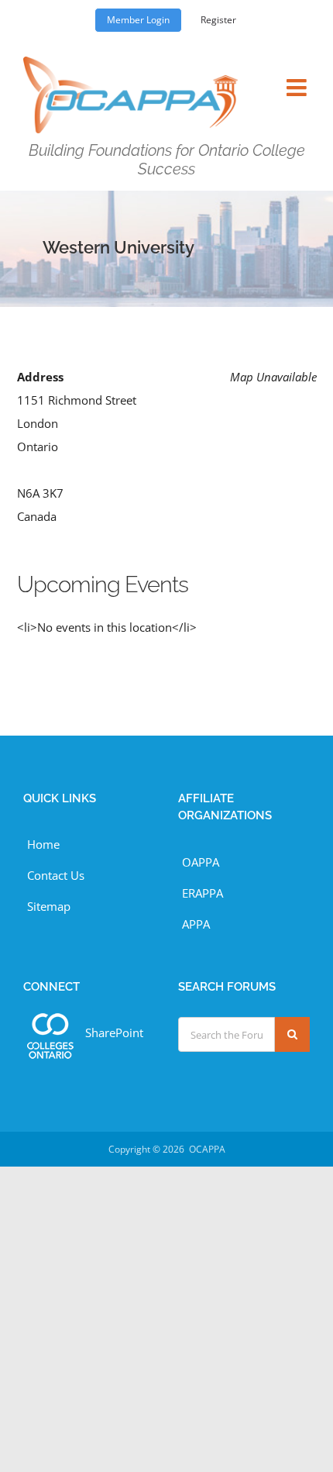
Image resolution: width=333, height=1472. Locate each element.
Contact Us (55, 875)
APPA (196, 924)
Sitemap (48, 906)
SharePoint (114, 1032)
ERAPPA (202, 893)
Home (43, 844)
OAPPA (200, 862)
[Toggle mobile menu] (298, 78)
